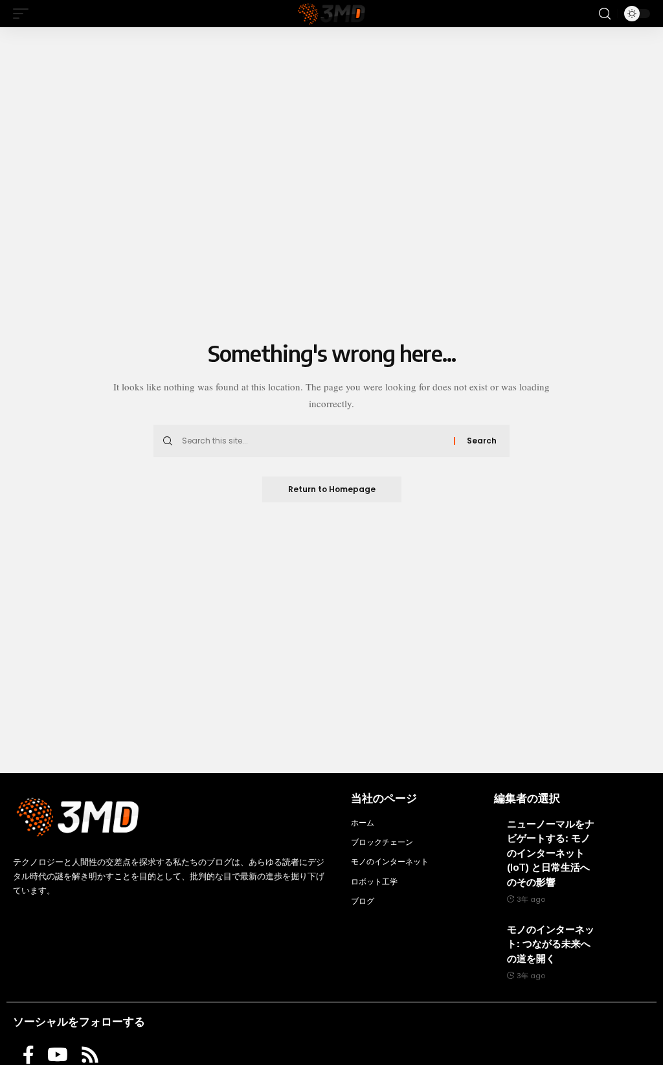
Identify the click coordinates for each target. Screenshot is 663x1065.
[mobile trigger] (24, 13)
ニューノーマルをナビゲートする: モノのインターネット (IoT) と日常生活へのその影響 (550, 853)
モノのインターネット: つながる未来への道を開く (550, 943)
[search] (605, 14)
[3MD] (331, 13)
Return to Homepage (332, 489)
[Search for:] (313, 441)
